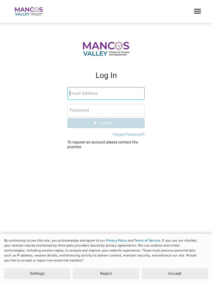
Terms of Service (147, 240)
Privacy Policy (116, 240)
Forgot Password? (129, 134)
